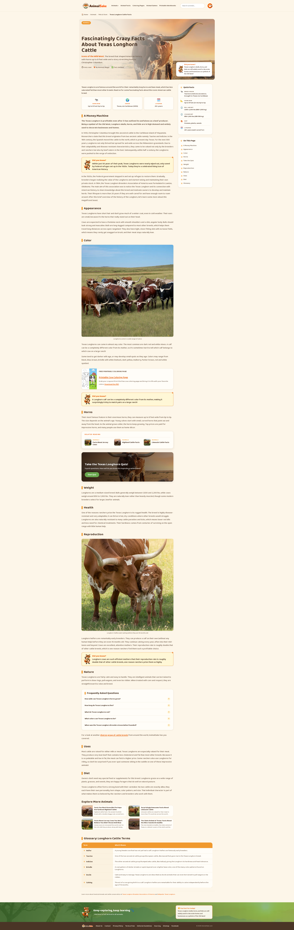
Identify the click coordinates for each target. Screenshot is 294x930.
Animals (115, 5)
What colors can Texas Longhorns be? (100, 718)
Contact (108, 926)
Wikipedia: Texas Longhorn (166, 894)
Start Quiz (92, 475)
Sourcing (157, 926)
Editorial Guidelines (144, 926)
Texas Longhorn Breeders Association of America (138, 894)
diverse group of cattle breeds (114, 735)
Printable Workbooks (167, 5)
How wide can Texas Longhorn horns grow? (103, 698)
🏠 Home (85, 14)
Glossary (186, 183)
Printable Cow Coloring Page (113, 377)
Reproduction (188, 168)
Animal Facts (125, 5)
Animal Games (151, 5)
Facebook (174, 926)
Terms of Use (130, 926)
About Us (99, 926)
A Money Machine (189, 145)
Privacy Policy (118, 926)
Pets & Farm (103, 14)
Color (185, 153)
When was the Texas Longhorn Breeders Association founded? (111, 725)
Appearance (187, 149)
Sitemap (166, 926)
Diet (185, 179)
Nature (186, 172)
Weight (186, 164)
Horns (185, 156)
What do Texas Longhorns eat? (97, 712)
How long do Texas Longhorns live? (99, 705)
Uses (185, 175)
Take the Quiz (188, 160)
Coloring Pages (138, 5)
